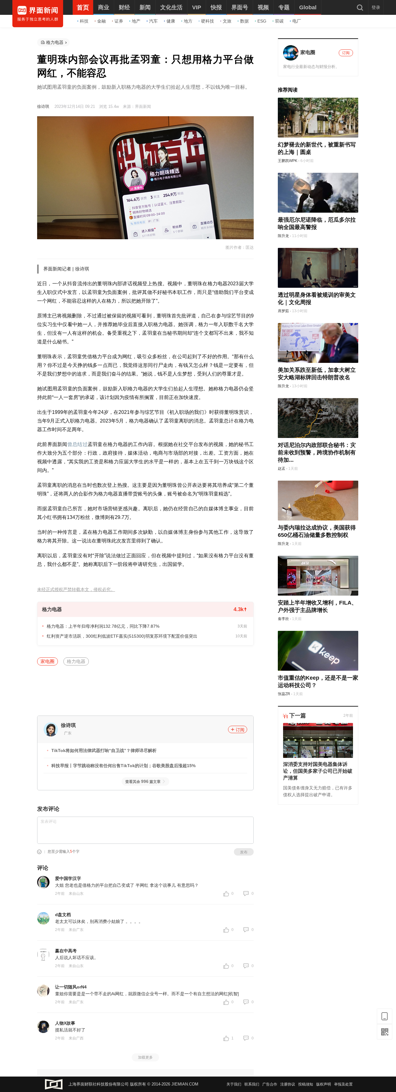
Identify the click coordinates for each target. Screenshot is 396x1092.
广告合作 (269, 1084)
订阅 (240, 729)
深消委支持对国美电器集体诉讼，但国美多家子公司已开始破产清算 (317, 771)
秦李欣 (283, 619)
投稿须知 (305, 1084)
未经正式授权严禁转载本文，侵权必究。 (76, 589)
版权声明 (323, 1084)
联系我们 (251, 1084)
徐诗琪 (43, 106)
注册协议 (287, 1084)
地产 (136, 21)
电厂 (296, 21)
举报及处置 (343, 1084)
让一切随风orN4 (71, 986)
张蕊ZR (284, 694)
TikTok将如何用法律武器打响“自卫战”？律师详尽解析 (104, 750)
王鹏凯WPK (287, 161)
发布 (244, 852)
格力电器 (54, 42)
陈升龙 (283, 236)
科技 (84, 21)
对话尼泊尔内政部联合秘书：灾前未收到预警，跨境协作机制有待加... (317, 452)
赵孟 (281, 468)
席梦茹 (283, 311)
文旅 (227, 21)
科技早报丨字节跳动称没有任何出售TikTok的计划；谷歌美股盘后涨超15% (123, 765)
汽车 (153, 21)
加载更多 (145, 1057)
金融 (101, 21)
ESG (261, 21)
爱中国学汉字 (68, 878)
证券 (118, 21)
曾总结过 (77, 444)
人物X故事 (65, 1023)
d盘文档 (63, 914)
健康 (170, 21)
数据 (244, 21)
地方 (188, 21)
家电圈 (47, 661)
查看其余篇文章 (143, 782)
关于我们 (233, 1084)
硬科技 (207, 21)
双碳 (279, 21)
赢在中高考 (66, 950)
